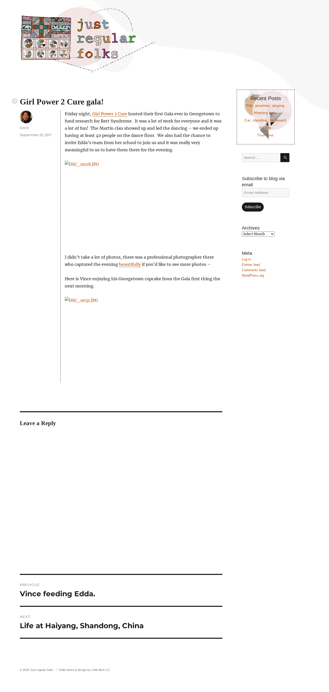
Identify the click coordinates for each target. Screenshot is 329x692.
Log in (246, 259)
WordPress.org (253, 275)
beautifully (130, 264)
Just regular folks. (42, 669)
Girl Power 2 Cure (109, 113)
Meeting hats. (266, 113)
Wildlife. (265, 128)
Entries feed (251, 265)
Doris (24, 128)
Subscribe (253, 207)
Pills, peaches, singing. (266, 105)
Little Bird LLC (101, 669)
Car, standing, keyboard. (265, 120)
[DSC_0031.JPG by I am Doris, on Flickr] (143, 339)
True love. (265, 135)
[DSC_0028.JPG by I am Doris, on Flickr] (143, 203)
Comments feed (254, 270)
